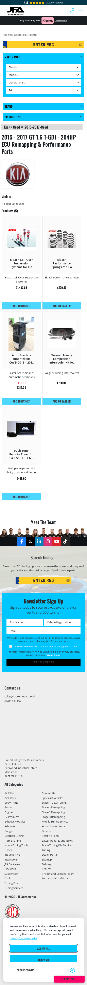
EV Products (11, 817)
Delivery (47, 864)
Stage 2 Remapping (53, 812)
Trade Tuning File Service (56, 845)
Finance (46, 831)
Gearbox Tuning (14, 836)
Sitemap (47, 859)
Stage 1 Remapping (53, 807)
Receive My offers (43, 662)
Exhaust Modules (14, 821)
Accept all (43, 948)
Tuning (46, 850)
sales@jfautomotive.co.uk (19, 696)
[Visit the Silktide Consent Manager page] (72, 970)
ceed (16, 127)
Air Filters (10, 798)
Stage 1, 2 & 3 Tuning (54, 802)
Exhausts (9, 826)
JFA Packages (12, 864)
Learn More (61, 20)
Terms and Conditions (55, 878)
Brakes (8, 807)
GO (80, 44)
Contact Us (48, 793)
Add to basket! (21, 306)
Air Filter (9, 793)
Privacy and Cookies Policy (58, 874)
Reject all (43, 960)
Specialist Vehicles (52, 798)
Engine (8, 812)
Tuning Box (11, 883)
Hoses (8, 850)
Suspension (11, 874)
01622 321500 (12, 701)
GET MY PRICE (69, 979)
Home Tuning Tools (16, 845)
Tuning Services (13, 888)
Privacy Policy (53, 654)
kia (6, 127)
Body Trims (11, 802)
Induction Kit (12, 855)
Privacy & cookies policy (23, 938)
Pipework (10, 869)
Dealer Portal (49, 855)
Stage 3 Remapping (53, 817)
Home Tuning (12, 840)
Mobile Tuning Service (55, 821)
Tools (7, 878)
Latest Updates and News (57, 840)
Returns (46, 869)
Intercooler (11, 859)
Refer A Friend (50, 836)
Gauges (8, 831)
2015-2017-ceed (36, 127)
